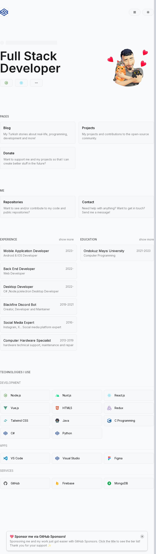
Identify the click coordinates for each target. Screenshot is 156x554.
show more (66, 239)
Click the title (108, 541)
